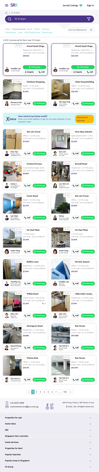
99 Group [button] (9, 467)
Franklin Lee (16, 69)
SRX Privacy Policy (70, 403)
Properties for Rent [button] (13, 448)
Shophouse (47, 32)
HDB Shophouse (32, 32)
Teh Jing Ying (64, 102)
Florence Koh (16, 102)
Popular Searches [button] (13, 455)
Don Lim (62, 152)
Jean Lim (62, 314)
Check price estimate (82, 119)
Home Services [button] (12, 442)
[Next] (70, 392)
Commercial (18, 29)
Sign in (90, 5)
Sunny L (14, 184)
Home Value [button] (10, 424)
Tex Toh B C (64, 346)
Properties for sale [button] (13, 418)
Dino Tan (14, 152)
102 (65, 392)
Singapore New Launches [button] (16, 436)
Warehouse (10, 32)
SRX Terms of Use (87, 403)
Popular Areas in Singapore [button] (17, 461)
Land (20, 32)
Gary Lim (14, 314)
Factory (45, 29)
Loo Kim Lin (64, 184)
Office (37, 29)
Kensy (61, 216)
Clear (7, 29)
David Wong (16, 346)
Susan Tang (15, 251)
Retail (29, 29)
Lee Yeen (14, 216)
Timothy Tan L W (16, 282)
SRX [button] (6, 430)
